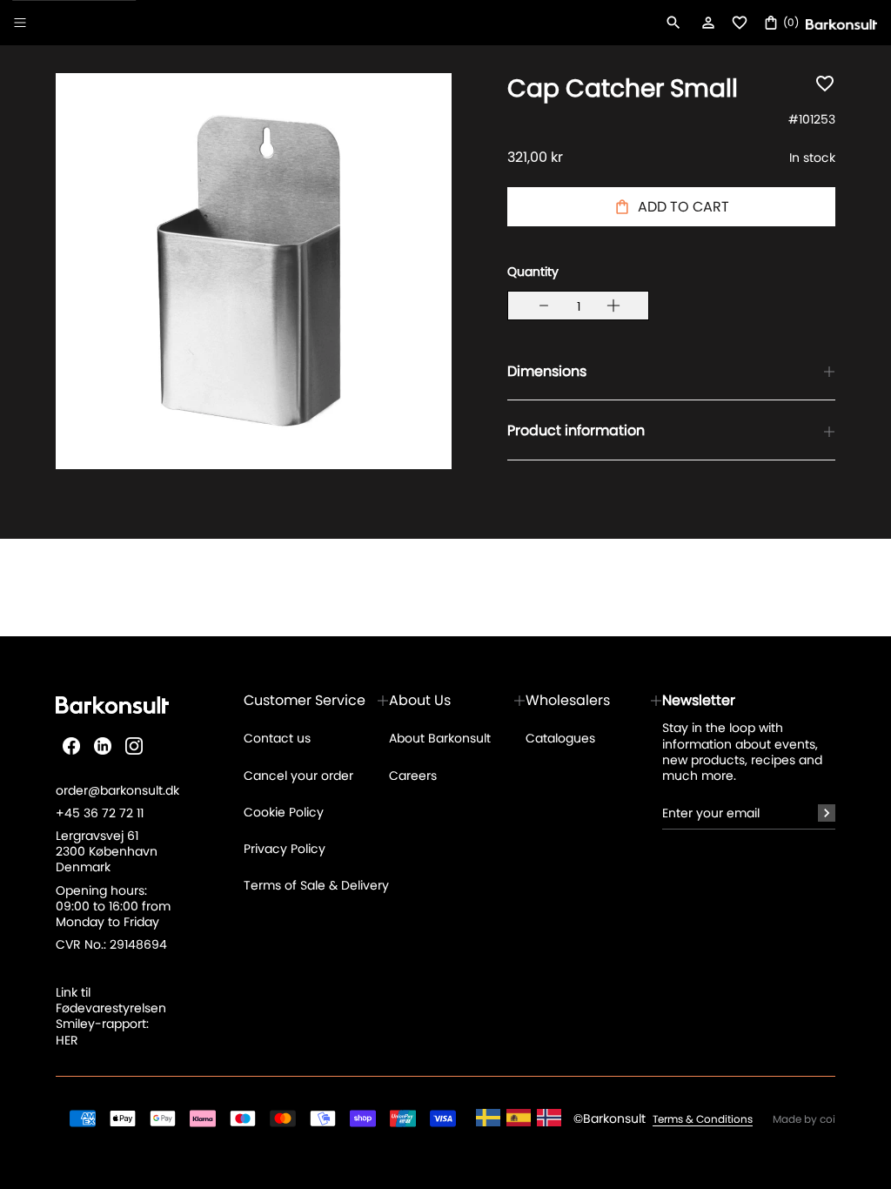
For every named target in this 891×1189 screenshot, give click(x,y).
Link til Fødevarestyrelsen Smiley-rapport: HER (111, 1016)
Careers (413, 775)
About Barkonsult (440, 738)
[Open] (20, 22)
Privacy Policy (284, 848)
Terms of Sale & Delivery (316, 885)
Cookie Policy (284, 812)
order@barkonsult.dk (117, 790)
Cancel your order (298, 775)
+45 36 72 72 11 (100, 813)
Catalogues (560, 738)
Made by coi (804, 1119)
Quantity (533, 271)
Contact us (277, 738)
